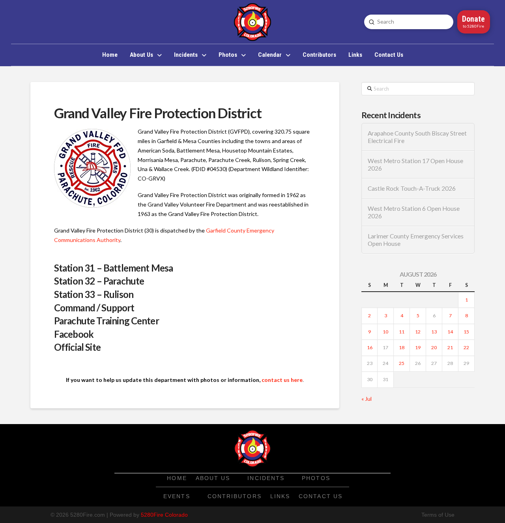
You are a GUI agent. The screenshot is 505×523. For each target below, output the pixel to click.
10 (385, 332)
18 (401, 347)
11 (401, 332)
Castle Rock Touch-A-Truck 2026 (412, 188)
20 (434, 347)
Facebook (74, 334)
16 (369, 347)
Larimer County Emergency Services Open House (416, 240)
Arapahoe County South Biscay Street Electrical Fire (417, 137)
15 (466, 332)
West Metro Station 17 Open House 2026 (415, 164)
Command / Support (94, 307)
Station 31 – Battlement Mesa (113, 268)
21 (450, 347)
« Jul (366, 398)
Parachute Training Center (106, 320)
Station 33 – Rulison (93, 294)
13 (434, 332)
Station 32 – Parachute (99, 281)
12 (418, 332)
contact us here (282, 379)
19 (418, 347)
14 (450, 332)
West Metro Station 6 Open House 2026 (414, 212)
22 (466, 347)
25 (401, 363)
